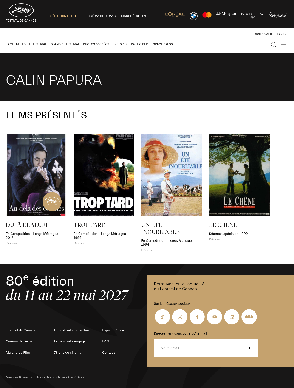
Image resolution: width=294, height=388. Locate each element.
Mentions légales (17, 377)
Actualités (17, 44)
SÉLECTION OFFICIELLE (66, 16)
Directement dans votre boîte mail (180, 333)
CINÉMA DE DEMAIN (102, 16)
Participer (139, 44)
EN (284, 34)
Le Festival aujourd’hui (71, 330)
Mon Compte (264, 34)
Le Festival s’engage (70, 341)
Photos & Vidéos (96, 44)
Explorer (120, 44)
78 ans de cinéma (68, 353)
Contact (108, 353)
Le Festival (38, 44)
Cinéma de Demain (21, 341)
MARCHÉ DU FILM (134, 16)
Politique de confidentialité (52, 377)
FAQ (105, 341)
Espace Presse (163, 44)
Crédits (79, 377)
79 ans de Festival (65, 44)
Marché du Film (18, 353)
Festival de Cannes (21, 330)
